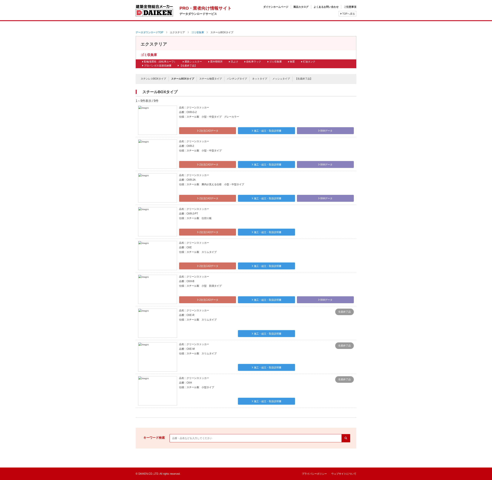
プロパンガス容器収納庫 (157, 65)
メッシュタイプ (281, 78)
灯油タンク (309, 61)
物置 (292, 61)
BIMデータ (326, 130)
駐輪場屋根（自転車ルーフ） (160, 61)
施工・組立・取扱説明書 (267, 130)
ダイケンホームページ (275, 6)
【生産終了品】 (188, 65)
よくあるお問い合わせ (326, 6)
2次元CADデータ (208, 130)
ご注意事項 (350, 6)
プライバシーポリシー (314, 473)
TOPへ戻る (348, 13)
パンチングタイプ (237, 78)
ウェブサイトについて (343, 473)
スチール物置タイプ (210, 78)
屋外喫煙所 (216, 61)
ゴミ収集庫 (197, 32)
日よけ (234, 61)
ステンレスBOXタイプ (153, 78)
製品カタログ (300, 6)
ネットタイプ (259, 78)
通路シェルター (193, 61)
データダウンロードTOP (149, 32)
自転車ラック (253, 61)
